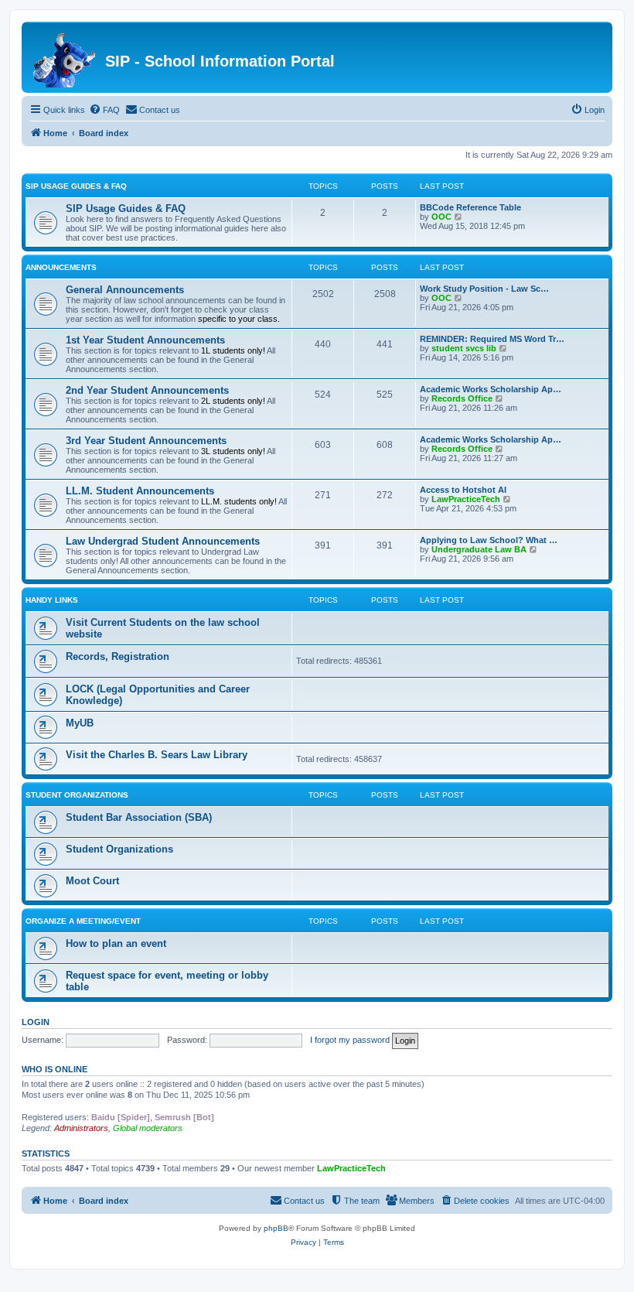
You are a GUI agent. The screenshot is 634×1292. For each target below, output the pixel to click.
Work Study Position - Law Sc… (484, 288)
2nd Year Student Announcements (147, 390)
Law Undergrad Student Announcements (163, 541)
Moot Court (92, 881)
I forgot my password (350, 1039)
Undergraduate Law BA (479, 549)
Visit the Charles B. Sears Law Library (156, 755)
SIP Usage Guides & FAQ (76, 186)
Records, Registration (117, 656)
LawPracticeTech (465, 499)
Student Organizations (77, 795)
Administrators (81, 1128)
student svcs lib (463, 348)
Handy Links (52, 600)
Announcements (61, 267)
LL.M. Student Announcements (140, 491)
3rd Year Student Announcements (146, 440)
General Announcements (125, 290)
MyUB (80, 723)
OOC (441, 216)
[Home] (65, 57)
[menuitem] (104, 110)
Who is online (54, 1069)
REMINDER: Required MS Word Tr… (492, 339)
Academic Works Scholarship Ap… (490, 389)
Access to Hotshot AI (463, 489)
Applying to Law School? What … (488, 540)
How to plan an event (116, 943)
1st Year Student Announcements (145, 340)
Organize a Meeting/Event (83, 921)
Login (35, 1022)
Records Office (462, 398)
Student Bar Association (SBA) (139, 817)
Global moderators (147, 1128)
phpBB (276, 1228)
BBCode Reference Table (470, 207)
